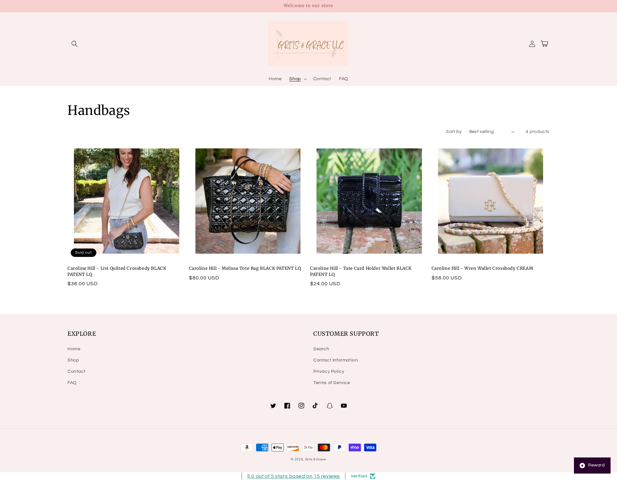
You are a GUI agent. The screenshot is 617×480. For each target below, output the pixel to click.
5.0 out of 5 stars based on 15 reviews (293, 476)
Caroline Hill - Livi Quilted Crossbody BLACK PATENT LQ (116, 271)
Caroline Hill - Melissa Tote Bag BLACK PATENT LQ (245, 268)
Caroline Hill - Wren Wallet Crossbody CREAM (482, 268)
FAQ (72, 383)
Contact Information (335, 360)
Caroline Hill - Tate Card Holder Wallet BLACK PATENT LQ (361, 271)
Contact (76, 371)
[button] (74, 44)
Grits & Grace (315, 459)
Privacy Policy (328, 371)
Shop (73, 360)
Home (73, 349)
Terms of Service (331, 383)
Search (321, 349)
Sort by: (454, 131)
